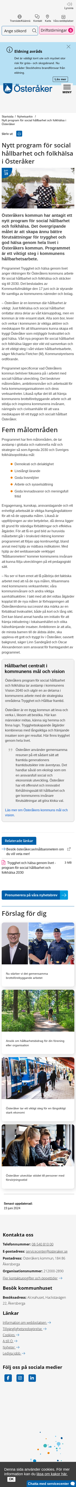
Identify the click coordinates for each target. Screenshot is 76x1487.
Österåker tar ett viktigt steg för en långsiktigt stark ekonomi (36, 1110)
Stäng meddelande (67, 46)
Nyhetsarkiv (25, 116)
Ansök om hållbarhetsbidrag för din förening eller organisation (35, 1043)
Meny (67, 92)
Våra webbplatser (63, 21)
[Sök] (34, 30)
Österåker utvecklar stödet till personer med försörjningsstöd (35, 1177)
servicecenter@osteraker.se (47, 1251)
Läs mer (61, 79)
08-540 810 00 (42, 1244)
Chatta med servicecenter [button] (49, 1484)
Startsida (8, 116)
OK (11, 1479)
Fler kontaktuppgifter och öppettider (30, 1278)
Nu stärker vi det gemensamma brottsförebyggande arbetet (27, 975)
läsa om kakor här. (52, 1474)
